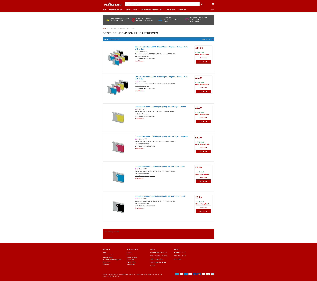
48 (212, 39)
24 (207, 39)
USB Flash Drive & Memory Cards (152, 9)
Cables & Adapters (132, 9)
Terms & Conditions (132, 257)
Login (212, 9)
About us (129, 252)
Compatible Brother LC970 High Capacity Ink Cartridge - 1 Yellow (160, 106)
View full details (139, 61)
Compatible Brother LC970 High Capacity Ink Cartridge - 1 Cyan (160, 166)
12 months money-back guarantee (145, 58)
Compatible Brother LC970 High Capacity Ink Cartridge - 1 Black (160, 196)
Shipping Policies (131, 262)
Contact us (129, 255)
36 (209, 39)
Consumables (170, 9)
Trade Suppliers (131, 264)
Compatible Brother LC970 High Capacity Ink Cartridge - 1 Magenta (161, 136)
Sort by (106, 39)
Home (104, 9)
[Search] (202, 4)
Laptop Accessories (115, 9)
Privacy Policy (130, 259)
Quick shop (203, 57)
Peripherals (182, 9)
